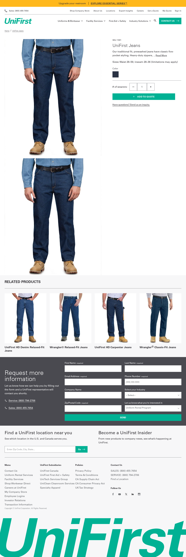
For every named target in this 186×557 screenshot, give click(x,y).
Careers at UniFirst (15, 487)
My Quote (167, 11)
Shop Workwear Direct (17, 483)
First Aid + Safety (117, 21)
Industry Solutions (138, 21)
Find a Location (119, 479)
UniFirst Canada (49, 470)
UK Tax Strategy (84, 487)
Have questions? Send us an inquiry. (131, 104)
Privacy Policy (83, 470)
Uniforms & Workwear (69, 21)
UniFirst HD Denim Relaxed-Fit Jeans (24, 348)
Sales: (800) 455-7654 (21, 407)
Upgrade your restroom (72, 3)
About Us (97, 11)
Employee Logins (15, 496)
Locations (110, 11)
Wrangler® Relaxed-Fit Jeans (69, 347)
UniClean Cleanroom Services (57, 483)
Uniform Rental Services (19, 475)
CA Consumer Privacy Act (90, 483)
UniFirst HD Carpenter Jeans (113, 347)
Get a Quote (153, 11)
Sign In (178, 11)
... (160, 55)
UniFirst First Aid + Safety (55, 475)
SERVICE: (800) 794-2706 (125, 475)
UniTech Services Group (54, 479)
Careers (140, 11)
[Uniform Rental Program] (153, 407)
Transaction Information (18, 504)
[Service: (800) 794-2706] (6, 400)
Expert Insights (126, 11)
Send (123, 417)
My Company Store (16, 491)
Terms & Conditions (86, 475)
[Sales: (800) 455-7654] (6, 408)
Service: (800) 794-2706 (22, 400)
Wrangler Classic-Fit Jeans (158, 347)
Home (7, 31)
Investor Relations (15, 500)
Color (115, 68)
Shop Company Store (79, 11)
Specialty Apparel (50, 487)
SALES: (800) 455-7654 (124, 470)
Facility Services (94, 21)
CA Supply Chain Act (87, 479)
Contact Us (168, 21)
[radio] (115, 74)
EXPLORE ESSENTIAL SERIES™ (109, 3)
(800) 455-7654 (18, 11)
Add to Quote (146, 96)
